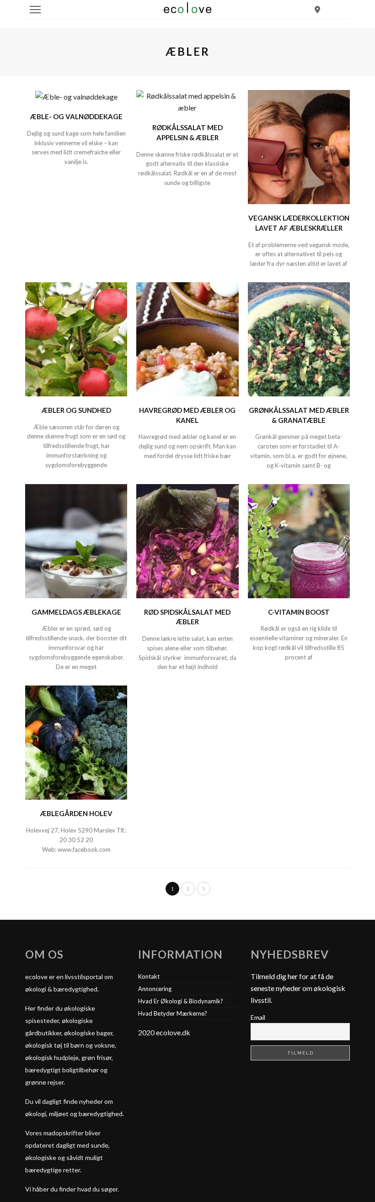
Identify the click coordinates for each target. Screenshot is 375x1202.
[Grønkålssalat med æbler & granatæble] (299, 338)
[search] (317, 9)
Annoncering (154, 988)
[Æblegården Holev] (76, 741)
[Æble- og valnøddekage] (76, 95)
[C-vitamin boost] (299, 540)
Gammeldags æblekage (76, 612)
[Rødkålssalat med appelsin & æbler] (187, 100)
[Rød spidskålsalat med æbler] (187, 540)
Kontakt (149, 976)
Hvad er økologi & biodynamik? (180, 1001)
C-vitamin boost (299, 612)
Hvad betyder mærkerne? (172, 1013)
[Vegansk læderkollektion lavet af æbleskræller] (299, 146)
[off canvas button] (35, 9)
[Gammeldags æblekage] (76, 540)
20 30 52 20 (76, 840)
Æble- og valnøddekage (76, 116)
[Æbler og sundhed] (76, 338)
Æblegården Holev (76, 813)
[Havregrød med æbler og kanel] (187, 338)
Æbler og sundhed (76, 410)
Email (258, 1017)
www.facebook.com (84, 849)
